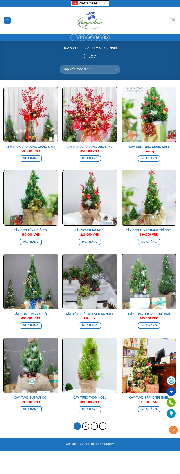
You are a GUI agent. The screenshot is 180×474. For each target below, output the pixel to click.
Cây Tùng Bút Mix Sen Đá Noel (90, 314)
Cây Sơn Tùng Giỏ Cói (31, 230)
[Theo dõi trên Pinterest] (106, 37)
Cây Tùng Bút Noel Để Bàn (149, 314)
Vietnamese (87, 3)
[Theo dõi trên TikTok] (90, 37)
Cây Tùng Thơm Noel (89, 397)
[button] (7, 20)
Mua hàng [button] (30, 158)
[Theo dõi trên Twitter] (98, 37)
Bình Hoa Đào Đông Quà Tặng (90, 146)
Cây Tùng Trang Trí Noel (149, 397)
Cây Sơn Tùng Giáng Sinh (149, 146)
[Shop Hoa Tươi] (90, 20)
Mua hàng (149, 158)
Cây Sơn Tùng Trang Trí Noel (149, 230)
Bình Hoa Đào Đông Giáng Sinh (31, 146)
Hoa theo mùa (94, 48)
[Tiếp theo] (103, 426)
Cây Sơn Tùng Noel (89, 230)
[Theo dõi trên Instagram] (82, 37)
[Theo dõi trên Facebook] (74, 37)
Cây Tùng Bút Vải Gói (30, 397)
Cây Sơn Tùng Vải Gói (31, 314)
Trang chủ (70, 48)
